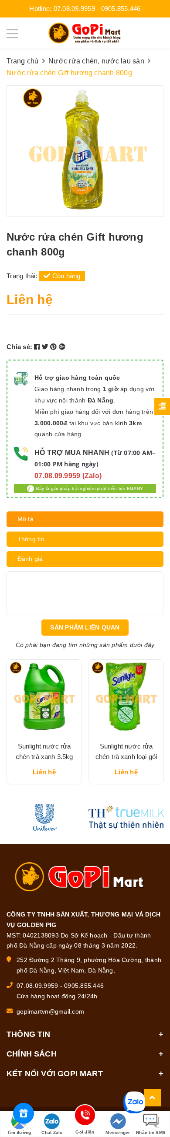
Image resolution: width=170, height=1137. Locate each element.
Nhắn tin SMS (151, 1132)
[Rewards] (23, 1113)
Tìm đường (19, 1132)
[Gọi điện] (85, 1116)
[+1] (62, 346)
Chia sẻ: (19, 346)
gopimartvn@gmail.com (50, 1011)
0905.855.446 (121, 8)
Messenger (117, 1132)
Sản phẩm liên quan (84, 627)
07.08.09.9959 (74, 8)
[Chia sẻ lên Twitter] (46, 346)
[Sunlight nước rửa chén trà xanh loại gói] (126, 697)
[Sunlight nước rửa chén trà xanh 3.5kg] (44, 697)
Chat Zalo (51, 1132)
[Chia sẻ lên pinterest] (54, 346)
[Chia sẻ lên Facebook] (38, 346)
